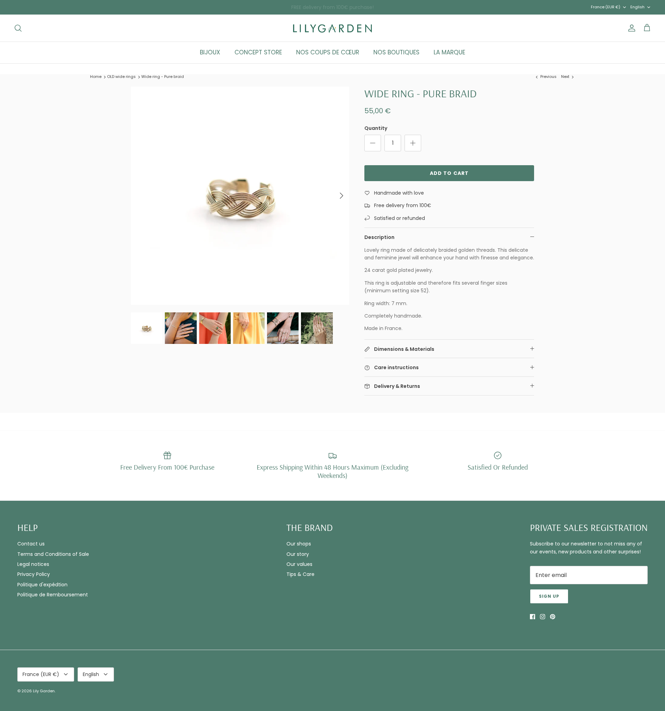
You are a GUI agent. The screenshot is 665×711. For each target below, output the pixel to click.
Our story (297, 554)
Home (95, 76)
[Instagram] (542, 616)
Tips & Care (300, 574)
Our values (299, 564)
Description (379, 237)
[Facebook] (532, 616)
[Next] (341, 195)
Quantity (375, 128)
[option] (240, 196)
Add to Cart (449, 173)
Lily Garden (44, 691)
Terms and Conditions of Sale (53, 554)
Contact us (31, 543)
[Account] (630, 28)
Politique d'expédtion (42, 584)
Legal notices (33, 564)
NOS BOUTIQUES (396, 52)
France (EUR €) (605, 7)
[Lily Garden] (332, 28)
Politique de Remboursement (52, 594)
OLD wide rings (121, 76)
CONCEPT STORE (258, 52)
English (637, 7)
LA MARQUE (449, 52)
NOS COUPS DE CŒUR (327, 52)
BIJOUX (210, 52)
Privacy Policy (33, 574)
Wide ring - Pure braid (162, 76)
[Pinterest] (552, 616)
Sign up (549, 596)
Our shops (298, 543)
